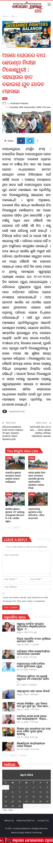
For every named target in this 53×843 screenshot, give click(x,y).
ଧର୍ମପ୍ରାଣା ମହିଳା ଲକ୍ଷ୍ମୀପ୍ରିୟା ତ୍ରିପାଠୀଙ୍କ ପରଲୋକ (33, 652)
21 (6, 801)
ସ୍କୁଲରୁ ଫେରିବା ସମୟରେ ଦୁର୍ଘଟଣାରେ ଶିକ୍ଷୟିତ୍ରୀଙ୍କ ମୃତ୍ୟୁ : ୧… (31, 626)
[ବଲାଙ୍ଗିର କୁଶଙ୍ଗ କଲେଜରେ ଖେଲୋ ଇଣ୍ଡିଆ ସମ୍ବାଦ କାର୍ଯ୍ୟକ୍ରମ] (15, 463)
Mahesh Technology (33, 832)
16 (20, 796)
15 (13, 796)
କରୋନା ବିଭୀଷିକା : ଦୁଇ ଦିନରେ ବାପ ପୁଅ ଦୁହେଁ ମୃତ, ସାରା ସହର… (33, 705)
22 (13, 801)
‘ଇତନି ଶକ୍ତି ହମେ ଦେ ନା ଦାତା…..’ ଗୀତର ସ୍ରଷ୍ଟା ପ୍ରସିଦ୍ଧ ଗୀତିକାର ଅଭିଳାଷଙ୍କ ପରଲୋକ (40, 431)
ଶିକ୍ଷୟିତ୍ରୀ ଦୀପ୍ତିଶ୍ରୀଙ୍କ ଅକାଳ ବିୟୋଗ (31, 744)
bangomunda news (17, 411)
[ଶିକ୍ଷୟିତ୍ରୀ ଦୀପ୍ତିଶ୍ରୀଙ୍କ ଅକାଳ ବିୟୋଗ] (8, 746)
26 (40, 801)
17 (26, 796)
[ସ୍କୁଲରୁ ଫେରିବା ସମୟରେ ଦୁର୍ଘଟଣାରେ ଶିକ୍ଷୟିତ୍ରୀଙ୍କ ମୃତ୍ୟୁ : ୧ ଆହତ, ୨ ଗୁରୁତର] (8, 627)
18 (33, 796)
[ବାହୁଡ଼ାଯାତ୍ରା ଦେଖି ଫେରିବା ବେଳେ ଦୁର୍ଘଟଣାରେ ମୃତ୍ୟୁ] (8, 667)
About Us (9, 820)
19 (40, 796)
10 (26, 792)
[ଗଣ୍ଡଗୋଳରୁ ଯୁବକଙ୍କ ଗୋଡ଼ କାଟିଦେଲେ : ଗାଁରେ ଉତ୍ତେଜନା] (38, 499)
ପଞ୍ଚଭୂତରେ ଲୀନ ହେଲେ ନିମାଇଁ (33, 691)
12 (40, 792)
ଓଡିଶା (4, 99)
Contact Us (43, 820)
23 (20, 801)
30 (20, 806)
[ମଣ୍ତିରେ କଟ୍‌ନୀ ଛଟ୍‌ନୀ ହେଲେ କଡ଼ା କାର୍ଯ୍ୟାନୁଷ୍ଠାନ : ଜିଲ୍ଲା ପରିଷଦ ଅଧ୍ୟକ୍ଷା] (8, 719)
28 (6, 806)
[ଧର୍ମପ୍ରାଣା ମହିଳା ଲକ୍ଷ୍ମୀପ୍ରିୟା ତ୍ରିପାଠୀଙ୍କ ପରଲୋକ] (8, 654)
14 (6, 796)
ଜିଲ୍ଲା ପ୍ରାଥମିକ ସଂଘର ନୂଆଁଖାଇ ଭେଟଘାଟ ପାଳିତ (34, 640)
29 (13, 806)
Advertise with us (25, 820)
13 (47, 792)
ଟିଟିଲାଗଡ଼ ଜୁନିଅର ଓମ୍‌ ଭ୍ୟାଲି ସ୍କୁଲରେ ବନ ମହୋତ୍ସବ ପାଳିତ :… (33, 678)
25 (33, 801)
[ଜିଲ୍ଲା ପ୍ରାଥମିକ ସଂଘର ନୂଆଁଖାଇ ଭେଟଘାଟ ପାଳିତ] (8, 642)
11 (33, 792)
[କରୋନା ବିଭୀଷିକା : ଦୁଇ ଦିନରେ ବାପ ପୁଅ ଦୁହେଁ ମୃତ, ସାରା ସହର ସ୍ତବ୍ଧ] (8, 706)
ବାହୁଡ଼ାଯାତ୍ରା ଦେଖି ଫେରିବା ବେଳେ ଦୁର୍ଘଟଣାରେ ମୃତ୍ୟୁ (31, 665)
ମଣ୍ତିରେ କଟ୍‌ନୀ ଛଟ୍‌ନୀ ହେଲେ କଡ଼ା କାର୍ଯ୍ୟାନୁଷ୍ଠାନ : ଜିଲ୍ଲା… (32, 717)
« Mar (4, 810)
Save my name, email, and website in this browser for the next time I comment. (25, 599)
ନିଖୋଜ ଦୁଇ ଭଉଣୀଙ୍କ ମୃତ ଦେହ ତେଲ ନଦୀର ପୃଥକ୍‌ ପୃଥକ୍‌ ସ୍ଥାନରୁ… (34, 731)
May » (11, 810)
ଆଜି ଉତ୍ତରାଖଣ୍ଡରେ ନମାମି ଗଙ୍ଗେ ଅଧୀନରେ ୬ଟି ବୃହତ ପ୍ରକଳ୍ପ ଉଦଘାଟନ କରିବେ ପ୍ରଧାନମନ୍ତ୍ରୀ (12, 432)
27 (47, 801)
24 (26, 801)
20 (47, 796)
